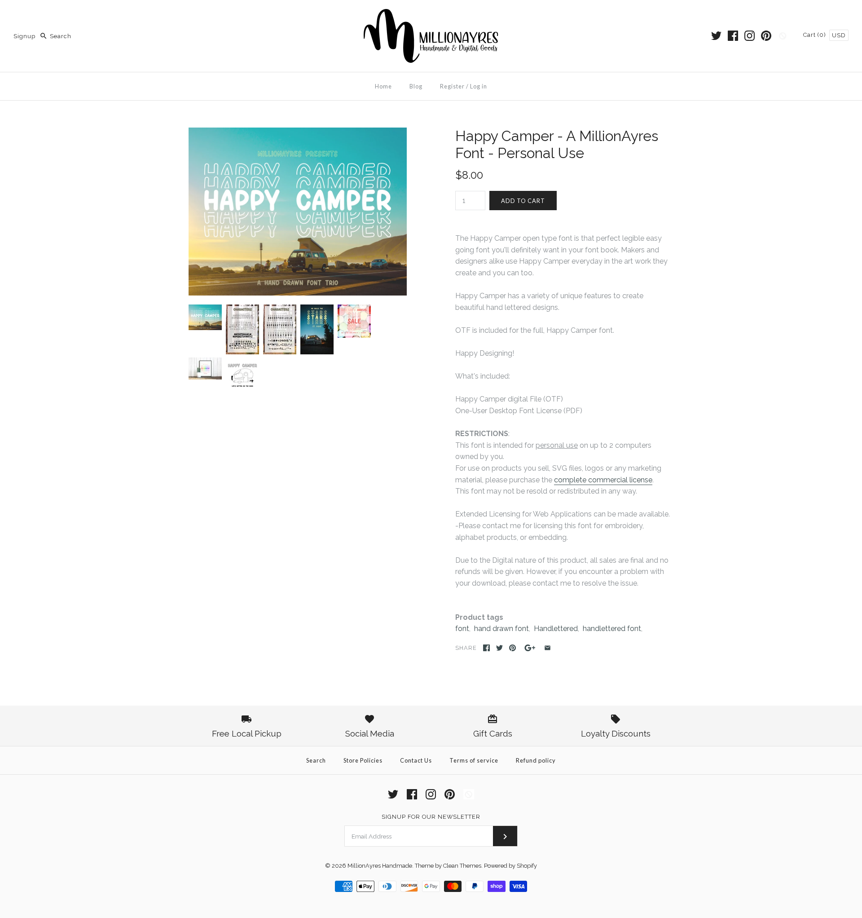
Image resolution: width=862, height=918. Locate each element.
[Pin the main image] (512, 647)
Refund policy (536, 760)
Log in (478, 86)
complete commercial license (603, 480)
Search (316, 760)
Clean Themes (462, 865)
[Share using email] (547, 647)
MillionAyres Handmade (379, 865)
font (462, 628)
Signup (24, 36)
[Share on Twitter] (499, 647)
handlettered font (612, 628)
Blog (415, 86)
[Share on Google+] (530, 647)
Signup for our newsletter (431, 816)
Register (452, 86)
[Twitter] (716, 36)
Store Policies (363, 760)
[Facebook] (733, 36)
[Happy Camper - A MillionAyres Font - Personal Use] (298, 133)
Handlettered (556, 628)
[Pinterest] (766, 36)
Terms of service (473, 760)
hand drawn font (501, 628)
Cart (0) (815, 34)
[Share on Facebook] (486, 647)
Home (383, 86)
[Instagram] (749, 36)
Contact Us (416, 760)
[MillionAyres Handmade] (431, 14)
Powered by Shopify (510, 865)
